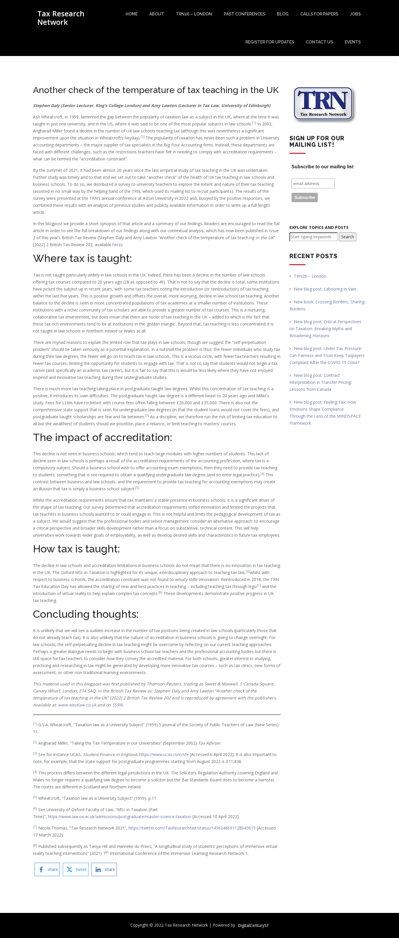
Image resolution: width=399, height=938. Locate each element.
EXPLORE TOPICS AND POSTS (318, 227)
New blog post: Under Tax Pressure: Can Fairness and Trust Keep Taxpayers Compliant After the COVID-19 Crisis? (327, 355)
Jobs (355, 14)
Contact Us (319, 42)
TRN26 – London (194, 14)
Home (132, 14)
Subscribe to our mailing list (322, 166)
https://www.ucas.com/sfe (164, 754)
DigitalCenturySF (253, 925)
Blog (283, 14)
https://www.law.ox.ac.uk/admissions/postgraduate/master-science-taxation (119, 816)
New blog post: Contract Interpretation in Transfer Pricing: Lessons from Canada (320, 382)
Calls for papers (319, 14)
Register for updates (269, 42)
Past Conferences (244, 14)
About (156, 14)
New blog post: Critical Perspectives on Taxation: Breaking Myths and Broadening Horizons (325, 328)
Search (347, 236)
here (116, 244)
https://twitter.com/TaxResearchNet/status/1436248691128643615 (192, 828)
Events (353, 42)
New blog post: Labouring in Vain (325, 289)
